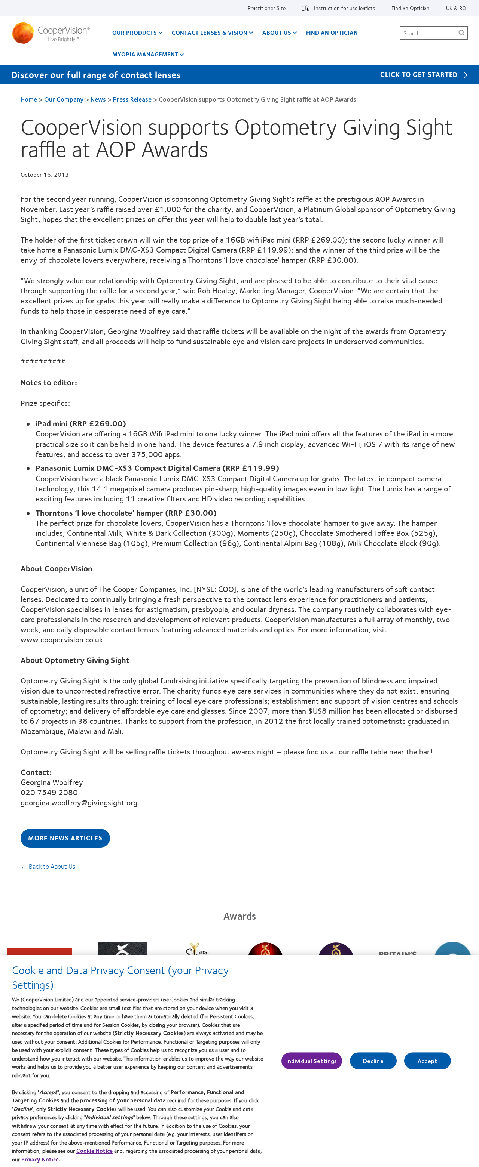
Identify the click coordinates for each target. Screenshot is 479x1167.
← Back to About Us (48, 866)
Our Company (63, 99)
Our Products (134, 32)
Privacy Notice (40, 1159)
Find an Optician (410, 7)
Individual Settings (311, 1060)
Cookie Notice (94, 1150)
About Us (276, 32)
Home (29, 99)
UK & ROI (457, 7)
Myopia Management (145, 54)
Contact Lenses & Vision (209, 32)
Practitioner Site (267, 7)
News (98, 99)
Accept (427, 1060)
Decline (373, 1060)
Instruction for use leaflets (344, 7)
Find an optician (332, 32)
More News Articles (65, 838)
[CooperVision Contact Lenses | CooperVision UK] (53, 33)
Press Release (132, 99)
